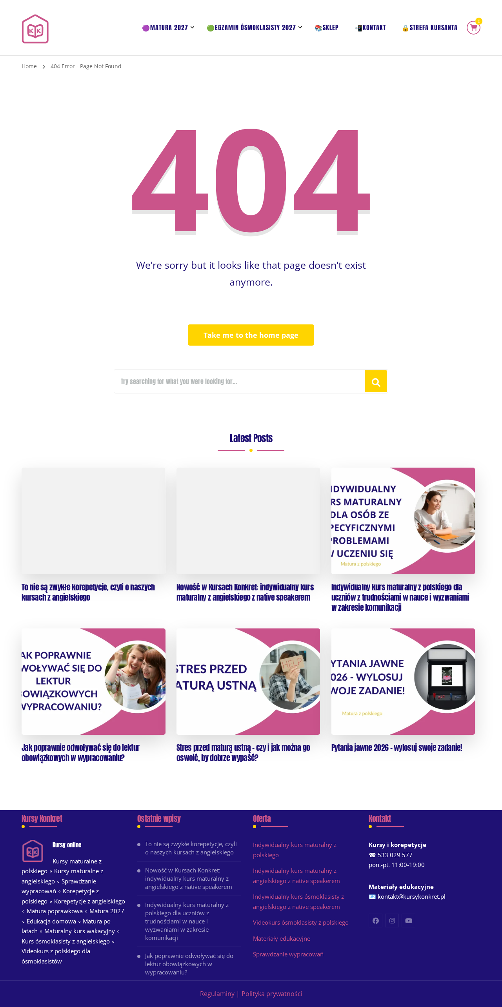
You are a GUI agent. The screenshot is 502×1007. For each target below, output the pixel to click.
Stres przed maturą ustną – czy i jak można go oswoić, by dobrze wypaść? (243, 753)
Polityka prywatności (272, 993)
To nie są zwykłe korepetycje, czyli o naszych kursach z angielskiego (88, 592)
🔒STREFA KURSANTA (430, 27)
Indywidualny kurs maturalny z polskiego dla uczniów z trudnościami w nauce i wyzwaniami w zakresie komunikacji (400, 597)
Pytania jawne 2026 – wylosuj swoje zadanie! (396, 748)
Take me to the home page (251, 335)
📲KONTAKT (370, 27)
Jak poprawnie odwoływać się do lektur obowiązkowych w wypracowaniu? (80, 753)
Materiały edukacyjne (281, 938)
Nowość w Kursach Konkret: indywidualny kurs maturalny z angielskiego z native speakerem (245, 592)
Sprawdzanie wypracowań (288, 954)
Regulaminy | (220, 993)
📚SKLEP (327, 27)
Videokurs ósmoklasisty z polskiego (301, 922)
